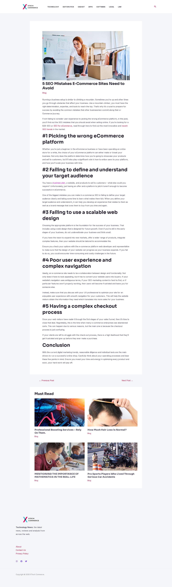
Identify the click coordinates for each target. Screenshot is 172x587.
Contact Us (21, 550)
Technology (53, 7)
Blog (44, 93)
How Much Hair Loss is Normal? (107, 429)
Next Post (127, 380)
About (18, 546)
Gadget (81, 7)
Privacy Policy (22, 553)
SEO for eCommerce (63, 126)
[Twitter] (26, 561)
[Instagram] (17, 561)
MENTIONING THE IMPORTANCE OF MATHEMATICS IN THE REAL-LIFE (57, 475)
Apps (90, 7)
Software (100, 7)
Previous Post (46, 380)
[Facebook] (21, 561)
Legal (111, 7)
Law (119, 7)
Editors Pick (68, 7)
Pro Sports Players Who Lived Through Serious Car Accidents (111, 475)
